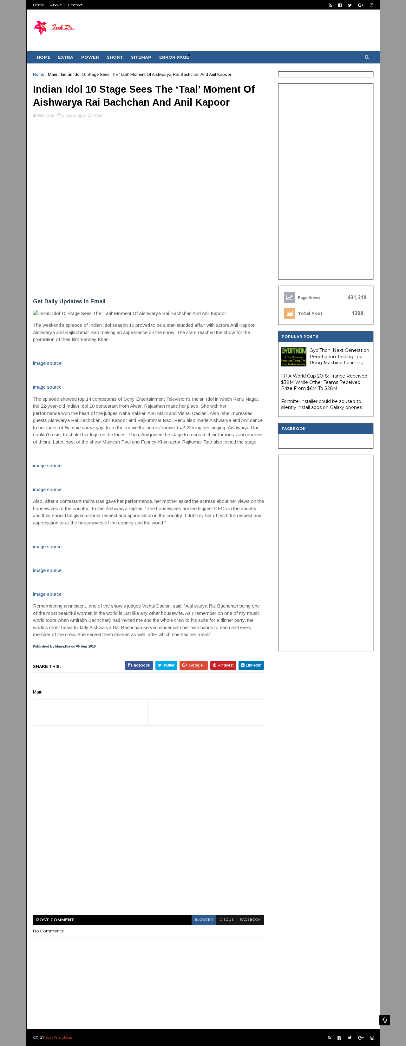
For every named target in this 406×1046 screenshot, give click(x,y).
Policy (199, 55)
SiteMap (141, 57)
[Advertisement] (148, 167)
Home (38, 5)
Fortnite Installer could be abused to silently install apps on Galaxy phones (321, 404)
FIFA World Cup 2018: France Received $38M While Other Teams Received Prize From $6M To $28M (324, 382)
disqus (226, 920)
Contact (75, 5)
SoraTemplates (58, 1037)
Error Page (174, 57)
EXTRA (65, 57)
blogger (204, 920)
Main (52, 74)
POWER (90, 57)
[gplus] (360, 5)
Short (115, 57)
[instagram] (371, 5)
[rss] (330, 5)
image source (47, 363)
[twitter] (350, 5)
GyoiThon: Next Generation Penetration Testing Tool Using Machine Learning (339, 356)
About (56, 5)
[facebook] (340, 5)
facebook (250, 920)
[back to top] (384, 1020)
